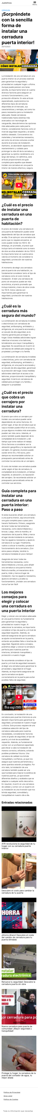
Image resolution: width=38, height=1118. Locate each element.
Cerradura (6, 10)
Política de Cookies (11, 1099)
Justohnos (7, 3)
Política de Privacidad (12, 1092)
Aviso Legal (8, 1096)
